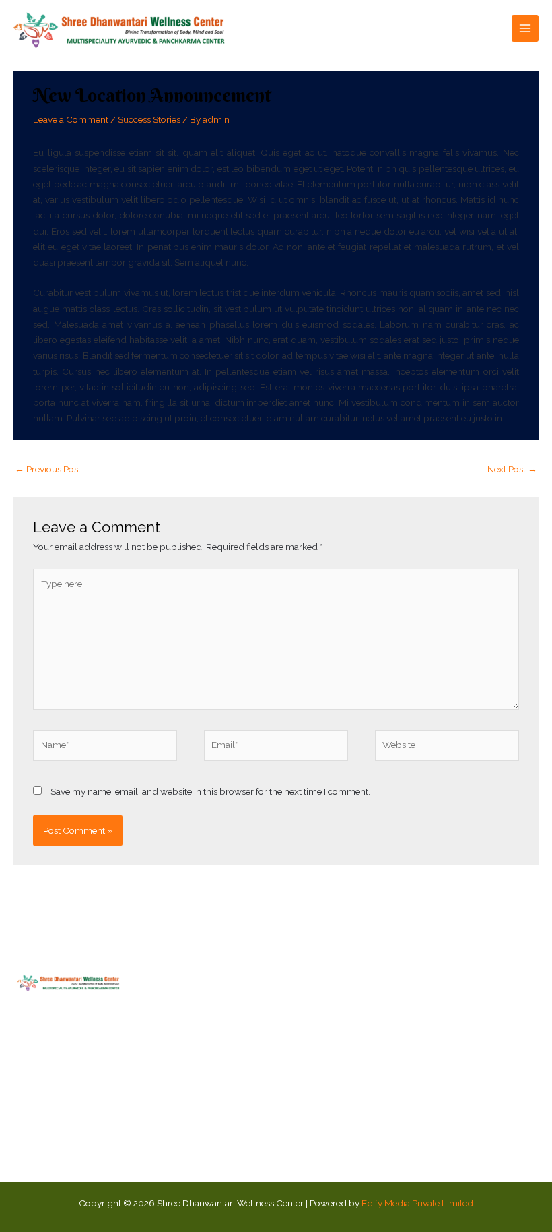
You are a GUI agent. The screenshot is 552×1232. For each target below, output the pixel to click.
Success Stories (149, 119)
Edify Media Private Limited (417, 1203)
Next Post (512, 469)
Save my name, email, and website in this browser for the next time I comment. (210, 791)
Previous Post (48, 469)
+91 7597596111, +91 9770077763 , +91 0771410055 (483, 1099)
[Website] (447, 748)
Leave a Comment (70, 119)
